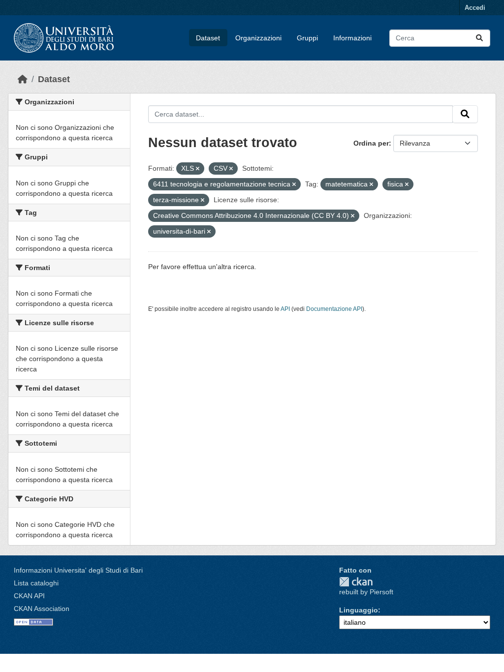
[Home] (23, 79)
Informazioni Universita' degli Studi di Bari (78, 570)
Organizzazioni (258, 38)
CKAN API (29, 596)
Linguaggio (358, 610)
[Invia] (479, 38)
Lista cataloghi (36, 583)
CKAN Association (41, 608)
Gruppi (307, 38)
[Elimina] (197, 169)
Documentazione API (334, 308)
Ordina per (371, 143)
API (285, 308)
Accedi (475, 7)
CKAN (356, 582)
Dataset (208, 38)
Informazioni (352, 38)
